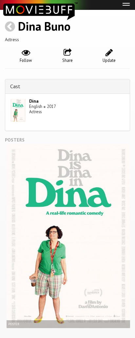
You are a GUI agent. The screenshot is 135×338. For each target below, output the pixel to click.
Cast (15, 86)
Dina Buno (44, 26)
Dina (34, 101)
